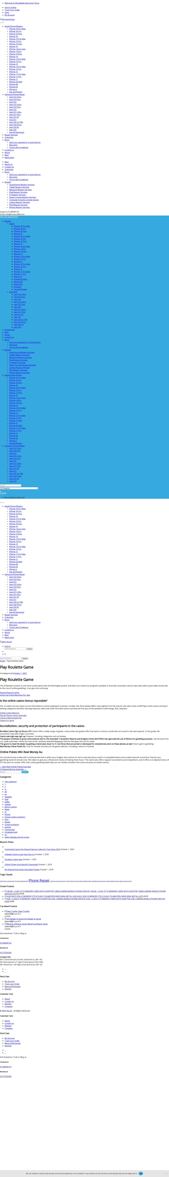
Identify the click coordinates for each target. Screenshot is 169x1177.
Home (2, 661)
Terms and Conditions (18, 147)
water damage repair (112, 881)
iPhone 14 (13, 56)
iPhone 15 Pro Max (17, 39)
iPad (6, 799)
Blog (7, 155)
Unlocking (9, 137)
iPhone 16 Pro (15, 31)
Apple (11, 223)
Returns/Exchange (12, 986)
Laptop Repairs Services (19, 202)
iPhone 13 (13, 64)
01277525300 (5, 952)
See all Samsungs (16, 132)
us (6, 834)
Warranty (13, 145)
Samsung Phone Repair (15, 94)
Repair (7, 822)
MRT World (7, 1011)
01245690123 (5, 943)
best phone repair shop (7, 881)
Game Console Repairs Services (22, 197)
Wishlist (8, 989)
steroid (8, 827)
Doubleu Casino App (13, 859)
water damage (83, 881)
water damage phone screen (17, 837)
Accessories (10, 329)
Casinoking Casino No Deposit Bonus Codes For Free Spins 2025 (32, 849)
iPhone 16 (13, 36)
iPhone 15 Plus (15, 44)
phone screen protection (58, 881)
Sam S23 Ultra (15, 97)
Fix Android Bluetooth (21, 881)
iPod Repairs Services (18, 205)
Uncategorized (11, 832)
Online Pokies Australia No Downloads (21, 864)
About (7, 152)
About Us (9, 164)
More (7, 140)
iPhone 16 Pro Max (17, 29)
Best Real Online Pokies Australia (15, 766)
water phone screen (125, 881)
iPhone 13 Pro (15, 61)
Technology (10, 829)
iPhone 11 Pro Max (17, 74)
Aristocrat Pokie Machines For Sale (15, 695)
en (6, 794)
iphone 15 (13, 46)
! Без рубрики (11, 781)
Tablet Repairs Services (19, 187)
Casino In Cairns (7, 720)
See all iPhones (15, 92)
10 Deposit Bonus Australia (13, 769)
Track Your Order (12, 10)
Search (7, 646)
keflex (7, 802)
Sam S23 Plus (15, 99)
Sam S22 (12, 109)
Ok (141, 1173)
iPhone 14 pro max (17, 49)
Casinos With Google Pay (10, 718)
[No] (166, 1173)
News (7, 809)
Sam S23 (12, 102)
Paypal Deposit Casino (9, 692)
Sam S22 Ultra (15, 104)
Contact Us (9, 167)
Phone (7, 814)
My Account (10, 15)
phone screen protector (15, 817)
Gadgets (8, 797)
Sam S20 (12, 130)
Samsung (13, 292)
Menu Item (9, 157)
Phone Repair (39, 880)
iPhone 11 (13, 79)
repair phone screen (72, 881)
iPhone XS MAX (15, 82)
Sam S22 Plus (15, 107)
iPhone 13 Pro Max (17, 59)
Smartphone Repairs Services (21, 184)
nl (5, 812)
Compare (9, 1006)
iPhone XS (13, 87)
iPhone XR (13, 84)
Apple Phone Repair (13, 375)
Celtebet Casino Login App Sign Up (20, 854)
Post (7, 819)
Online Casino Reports (9, 713)
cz (5, 789)
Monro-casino (11, 807)
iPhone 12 (13, 71)
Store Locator (10, 7)
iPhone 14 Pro (15, 51)
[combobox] (10, 485)
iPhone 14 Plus (15, 54)
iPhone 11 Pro (15, 77)
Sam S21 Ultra (15, 112)
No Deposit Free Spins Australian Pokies (22, 869)
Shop (7, 12)
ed (6, 791)
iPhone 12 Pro (15, 69)
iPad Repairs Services (18, 192)
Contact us (9, 150)
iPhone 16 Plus (15, 34)
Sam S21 (12, 119)
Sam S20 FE (14, 127)
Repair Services (11, 135)
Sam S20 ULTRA (16, 122)
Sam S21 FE (14, 117)
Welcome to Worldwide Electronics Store (22, 3)
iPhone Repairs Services (19, 207)
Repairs (8, 182)
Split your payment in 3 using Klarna (24, 142)
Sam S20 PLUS (15, 124)
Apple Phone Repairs (14, 26)
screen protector (12, 824)
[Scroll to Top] (0, 1081)
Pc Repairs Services (17, 194)
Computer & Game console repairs (24, 200)
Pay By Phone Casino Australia (13, 715)
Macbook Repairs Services (20, 189)
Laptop (8, 804)
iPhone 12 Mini (15, 420)
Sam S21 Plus (15, 114)
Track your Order (12, 984)
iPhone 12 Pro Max (17, 66)
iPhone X (13, 89)
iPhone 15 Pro (15, 41)
